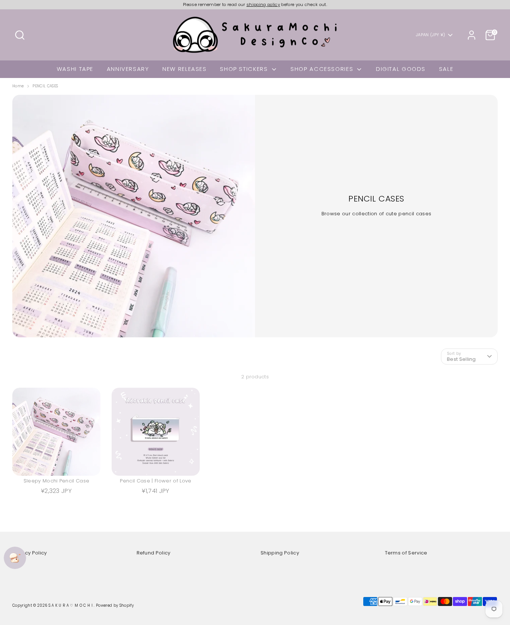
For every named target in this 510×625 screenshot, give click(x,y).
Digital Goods (401, 69)
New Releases (184, 69)
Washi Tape (75, 69)
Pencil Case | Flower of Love (155, 480)
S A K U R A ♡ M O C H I (71, 605)
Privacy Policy (29, 552)
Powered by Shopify (115, 605)
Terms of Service (406, 552)
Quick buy (57, 463)
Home (18, 86)
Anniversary (128, 69)
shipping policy (263, 4)
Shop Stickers (245, 69)
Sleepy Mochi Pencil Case (57, 480)
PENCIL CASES (45, 86)
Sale (446, 69)
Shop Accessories (322, 69)
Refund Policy (154, 552)
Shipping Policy (280, 552)
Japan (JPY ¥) (430, 35)
